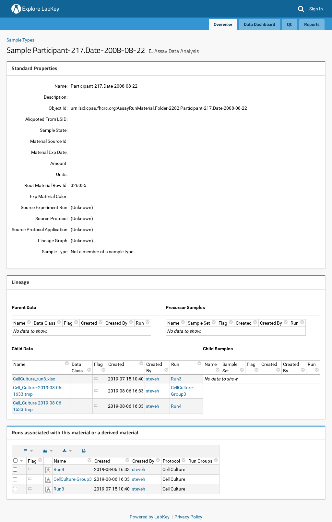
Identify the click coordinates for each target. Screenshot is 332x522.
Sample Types (20, 40)
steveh (152, 378)
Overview (223, 24)
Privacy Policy (188, 516)
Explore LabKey (40, 8)
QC (289, 24)
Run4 (176, 406)
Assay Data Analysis (176, 51)
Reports (312, 24)
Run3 (176, 378)
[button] (301, 9)
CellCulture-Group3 (72, 479)
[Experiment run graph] (48, 469)
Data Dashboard (259, 24)
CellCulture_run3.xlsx (34, 378)
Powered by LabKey (150, 516)
